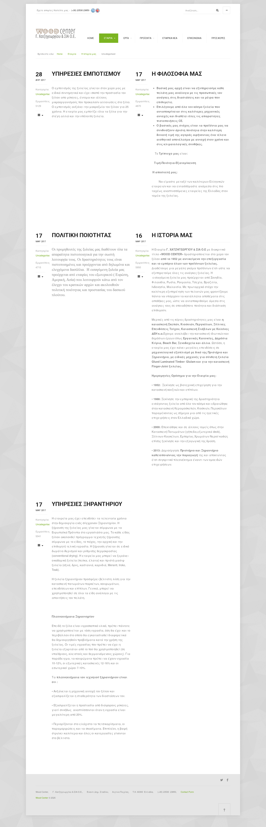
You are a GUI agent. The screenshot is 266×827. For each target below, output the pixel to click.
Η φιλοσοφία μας (177, 73)
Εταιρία (108, 38)
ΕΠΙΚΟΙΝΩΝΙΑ (194, 38)
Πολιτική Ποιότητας (81, 235)
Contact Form (187, 791)
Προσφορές (218, 38)
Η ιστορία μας (172, 235)
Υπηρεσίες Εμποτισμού (86, 73)
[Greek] (93, 10)
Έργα (126, 38)
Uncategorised (42, 94)
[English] (98, 10)
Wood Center (42, 797)
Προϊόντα (145, 38)
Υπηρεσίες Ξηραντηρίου (87, 504)
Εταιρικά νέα (169, 38)
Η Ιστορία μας (88, 53)
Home (90, 38)
